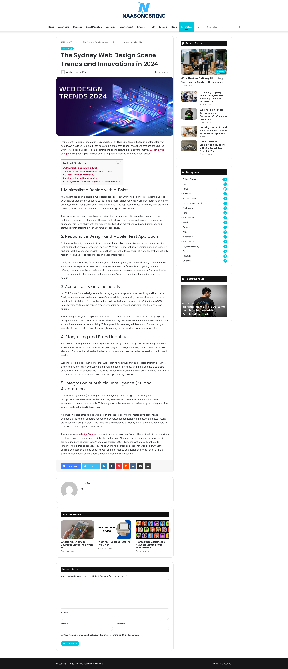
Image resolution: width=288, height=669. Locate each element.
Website (121, 623)
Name (64, 612)
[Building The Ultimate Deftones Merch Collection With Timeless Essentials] (189, 114)
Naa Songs (98, 663)
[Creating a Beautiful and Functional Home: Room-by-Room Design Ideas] (189, 131)
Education (110, 27)
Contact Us (225, 663)
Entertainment (126, 27)
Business (77, 27)
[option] (204, 301)
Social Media (189, 217)
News (174, 27)
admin (69, 72)
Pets (185, 213)
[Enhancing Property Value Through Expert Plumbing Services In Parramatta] (189, 96)
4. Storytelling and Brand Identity (81, 178)
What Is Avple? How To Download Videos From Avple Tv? (77, 544)
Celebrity (187, 261)
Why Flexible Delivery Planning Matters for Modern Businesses (202, 80)
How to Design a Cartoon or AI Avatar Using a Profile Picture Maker (151, 544)
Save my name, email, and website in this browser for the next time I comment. (101, 635)
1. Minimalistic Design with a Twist (80, 168)
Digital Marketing (94, 27)
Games (186, 251)
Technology (186, 27)
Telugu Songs (189, 179)
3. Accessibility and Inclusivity (79, 175)
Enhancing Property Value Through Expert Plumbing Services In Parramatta (211, 97)
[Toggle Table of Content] (117, 163)
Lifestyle (163, 27)
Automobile (63, 27)
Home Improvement (192, 203)
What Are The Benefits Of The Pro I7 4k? (114, 543)
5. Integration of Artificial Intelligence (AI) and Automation (92, 181)
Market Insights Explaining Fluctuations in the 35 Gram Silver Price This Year (212, 146)
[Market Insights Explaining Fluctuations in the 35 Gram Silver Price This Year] (189, 145)
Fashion (186, 222)
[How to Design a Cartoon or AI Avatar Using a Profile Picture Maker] (152, 529)
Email (64, 623)
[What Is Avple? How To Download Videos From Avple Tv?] (77, 529)
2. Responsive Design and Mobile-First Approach (88, 171)
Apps (185, 232)
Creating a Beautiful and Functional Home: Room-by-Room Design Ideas (213, 130)
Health (152, 27)
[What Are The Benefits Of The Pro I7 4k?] (114, 529)
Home (51, 27)
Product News (189, 198)
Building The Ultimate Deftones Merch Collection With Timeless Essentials (213, 114)
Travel (199, 27)
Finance (141, 27)
